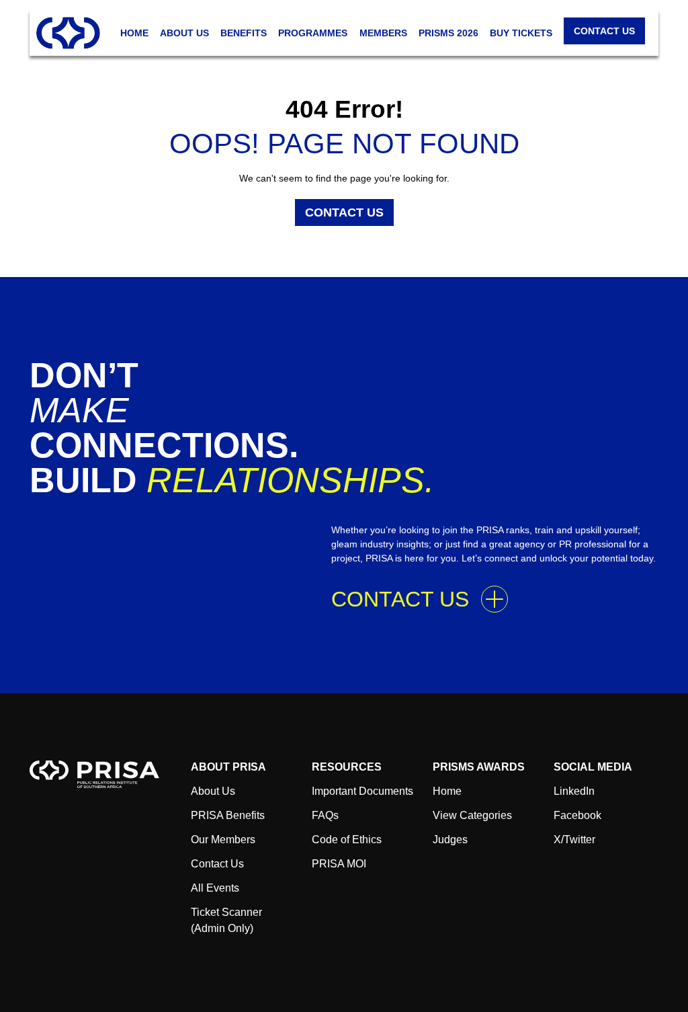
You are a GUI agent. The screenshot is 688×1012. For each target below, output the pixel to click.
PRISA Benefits (228, 815)
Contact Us (344, 212)
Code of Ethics (347, 839)
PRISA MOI (339, 863)
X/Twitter (574, 839)
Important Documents (362, 791)
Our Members (223, 839)
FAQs (325, 815)
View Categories (472, 815)
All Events (215, 888)
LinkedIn (574, 791)
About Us (213, 791)
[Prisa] (94, 773)
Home (447, 791)
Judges (450, 839)
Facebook (577, 815)
